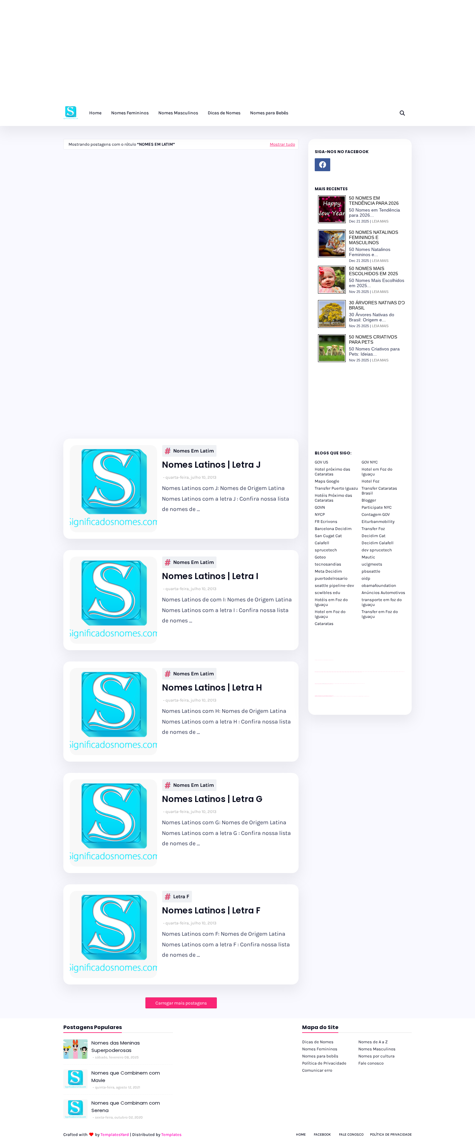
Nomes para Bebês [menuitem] (269, 113)
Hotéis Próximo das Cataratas (333, 498)
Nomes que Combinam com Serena (125, 1106)
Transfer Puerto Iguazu (336, 488)
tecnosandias (328, 564)
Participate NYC (377, 507)
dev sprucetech (377, 549)
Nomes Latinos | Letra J (211, 465)
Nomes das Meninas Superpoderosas (115, 1046)
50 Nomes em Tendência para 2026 (374, 200)
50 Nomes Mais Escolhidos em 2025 (373, 271)
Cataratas (324, 623)
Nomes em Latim (193, 451)
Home (301, 1134)
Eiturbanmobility (378, 521)
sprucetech (326, 549)
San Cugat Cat (328, 535)
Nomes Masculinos (377, 1048)
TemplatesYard (114, 1134)
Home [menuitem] (95, 113)
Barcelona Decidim (333, 528)
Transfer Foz (373, 528)
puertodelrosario (331, 578)
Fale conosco (371, 1063)
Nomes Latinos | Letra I (210, 576)
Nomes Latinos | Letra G (212, 799)
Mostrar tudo (282, 144)
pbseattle (371, 571)
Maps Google (327, 481)
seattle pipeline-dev (334, 585)
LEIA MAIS (380, 221)
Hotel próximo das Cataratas (332, 471)
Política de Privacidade (324, 1063)
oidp (366, 578)
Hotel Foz (370, 481)
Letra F (181, 896)
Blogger (369, 500)
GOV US (321, 462)
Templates (171, 1134)
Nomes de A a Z (373, 1041)
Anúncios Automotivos (383, 592)
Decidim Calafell (378, 542)
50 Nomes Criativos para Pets (373, 339)
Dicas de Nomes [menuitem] (224, 113)
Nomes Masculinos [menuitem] (178, 113)
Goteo (320, 557)
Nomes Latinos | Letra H (212, 688)
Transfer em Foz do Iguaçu (380, 614)
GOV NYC (370, 462)
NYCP (320, 514)
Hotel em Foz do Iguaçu (377, 471)
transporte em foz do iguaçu (382, 602)
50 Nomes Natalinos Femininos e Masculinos (373, 237)
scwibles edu (327, 592)
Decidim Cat (373, 535)
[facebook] (322, 164)
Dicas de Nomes (317, 1041)
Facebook (322, 1134)
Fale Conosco (351, 1134)
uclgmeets (372, 564)
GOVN (320, 507)
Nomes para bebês (320, 1056)
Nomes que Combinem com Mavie (125, 1076)
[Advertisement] (194, 55)
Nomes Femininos (319, 1048)
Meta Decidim (328, 571)
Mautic (368, 557)
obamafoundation (379, 585)
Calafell (322, 542)
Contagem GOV (376, 514)
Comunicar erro (317, 1070)
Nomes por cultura (376, 1056)
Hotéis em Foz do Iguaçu (331, 602)
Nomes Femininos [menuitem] (130, 113)
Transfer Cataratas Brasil (379, 490)
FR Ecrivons (326, 521)
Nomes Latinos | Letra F (211, 911)
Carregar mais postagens (181, 1003)
